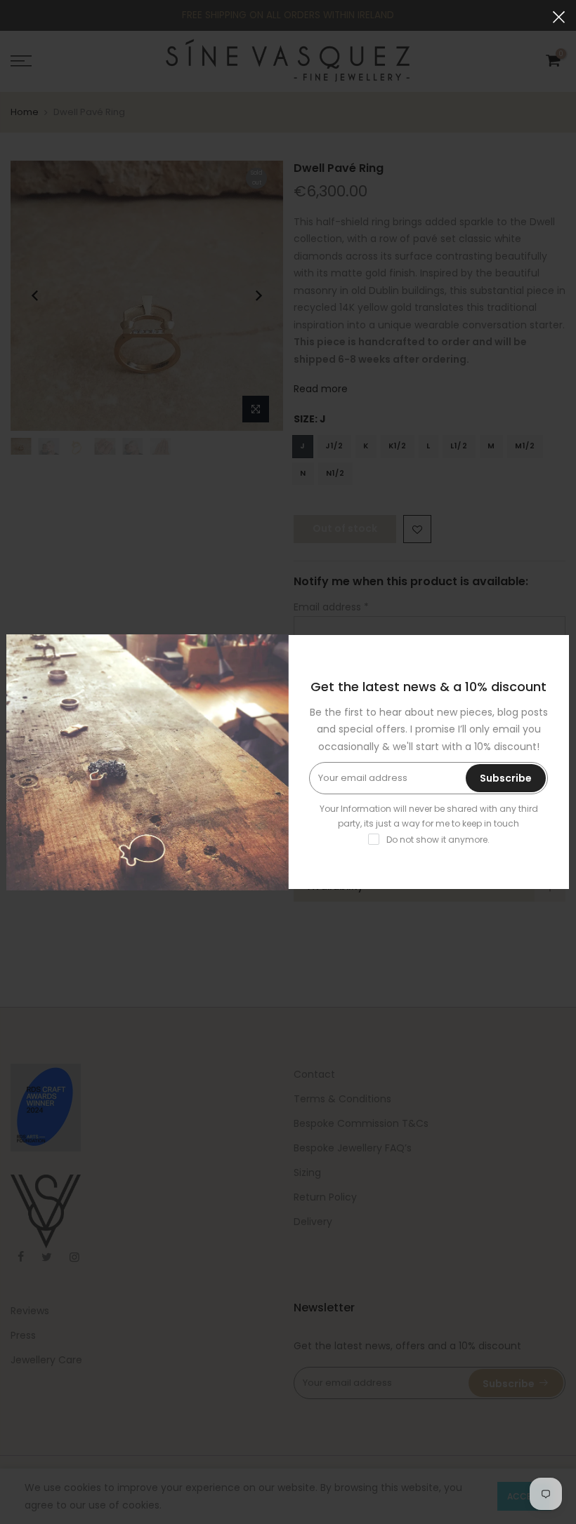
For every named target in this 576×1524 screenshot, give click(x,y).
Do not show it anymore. (438, 839)
